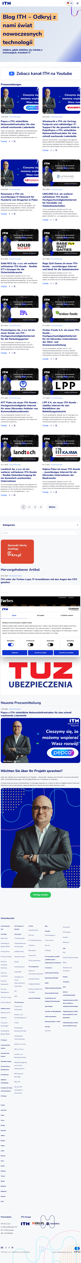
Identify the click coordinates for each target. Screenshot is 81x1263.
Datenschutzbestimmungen (70, 957)
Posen (2, 1120)
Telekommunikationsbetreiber (53, 988)
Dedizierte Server (5, 1008)
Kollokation (4, 1017)
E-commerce (48, 968)
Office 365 (17, 1082)
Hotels (47, 983)
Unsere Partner (49, 940)
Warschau (3, 1110)
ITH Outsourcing (18, 1002)
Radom (3, 1181)
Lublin (2, 1151)
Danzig (3, 1125)
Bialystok (3, 1186)
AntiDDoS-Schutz (19, 951)
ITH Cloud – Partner (6, 997)
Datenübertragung (6, 1061)
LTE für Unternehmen (34, 960)
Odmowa (15, 652)
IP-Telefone (32, 945)
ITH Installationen (33, 966)
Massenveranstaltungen (51, 978)
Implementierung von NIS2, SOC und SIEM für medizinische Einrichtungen (70, 1003)
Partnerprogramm (50, 935)
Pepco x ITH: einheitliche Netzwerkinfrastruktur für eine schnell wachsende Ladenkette (18, 124)
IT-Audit (16, 1023)
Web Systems (32, 950)
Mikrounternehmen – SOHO (52, 1021)
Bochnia (3, 1156)
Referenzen (66, 942)
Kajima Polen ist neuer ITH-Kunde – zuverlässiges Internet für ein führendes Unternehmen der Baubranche (61, 474)
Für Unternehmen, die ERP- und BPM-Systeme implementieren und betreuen (53, 960)
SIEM (15, 996)
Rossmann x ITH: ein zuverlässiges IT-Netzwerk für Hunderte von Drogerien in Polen (19, 196)
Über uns (47, 945)
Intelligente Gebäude (34, 984)
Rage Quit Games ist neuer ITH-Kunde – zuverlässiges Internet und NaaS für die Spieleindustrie (60, 266)
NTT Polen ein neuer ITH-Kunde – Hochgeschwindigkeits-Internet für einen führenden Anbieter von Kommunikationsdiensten (19, 407)
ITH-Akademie (67, 932)
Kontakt (65, 977)
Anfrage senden (40, 894)
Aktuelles (65, 937)
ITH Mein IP (66, 982)
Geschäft (47, 931)
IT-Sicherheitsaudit (19, 938)
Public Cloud (4, 938)
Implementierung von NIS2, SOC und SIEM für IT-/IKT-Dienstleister (70, 1014)
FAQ (64, 952)
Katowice (3, 1130)
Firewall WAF (17, 972)
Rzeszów (3, 1196)
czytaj (4, 141)
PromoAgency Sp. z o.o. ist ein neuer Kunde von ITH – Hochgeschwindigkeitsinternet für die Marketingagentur (18, 334)
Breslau (3, 1140)
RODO (64, 962)
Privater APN (32, 955)
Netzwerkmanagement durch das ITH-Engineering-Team (20, 1065)
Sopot (2, 1115)
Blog (46, 926)
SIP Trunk (31, 935)
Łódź (2, 1201)
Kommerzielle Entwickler (51, 993)
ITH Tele (31, 926)
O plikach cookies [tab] (67, 615)
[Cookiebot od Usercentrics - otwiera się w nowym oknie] (70, 609)
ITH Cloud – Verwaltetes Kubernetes (4, 965)
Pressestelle (66, 927)
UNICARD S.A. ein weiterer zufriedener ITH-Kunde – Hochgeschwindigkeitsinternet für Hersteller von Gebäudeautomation (59, 199)
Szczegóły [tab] (40, 615)
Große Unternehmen (50, 1016)
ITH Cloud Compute (6, 956)
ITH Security (17, 934)
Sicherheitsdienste (19, 967)
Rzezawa (3, 1171)
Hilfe (64, 948)
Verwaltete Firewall (19, 956)
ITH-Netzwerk (5, 1074)
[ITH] (7, 3)
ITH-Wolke (4, 934)
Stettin (3, 1145)
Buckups (16, 962)
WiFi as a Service (19, 1049)
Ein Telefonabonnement (35, 940)
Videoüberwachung (34, 979)
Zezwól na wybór (40, 652)
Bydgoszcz (4, 1191)
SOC (15, 991)
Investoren (48, 1031)
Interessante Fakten (15, 576)
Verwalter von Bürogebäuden (53, 1011)
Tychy (2, 1161)
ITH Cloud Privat (5, 951)
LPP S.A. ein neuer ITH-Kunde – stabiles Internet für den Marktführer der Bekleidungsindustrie (60, 407)
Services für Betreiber (34, 998)
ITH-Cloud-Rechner (6, 1002)
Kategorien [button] (9, 525)
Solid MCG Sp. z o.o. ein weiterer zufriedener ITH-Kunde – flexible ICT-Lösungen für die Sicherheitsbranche (19, 268)
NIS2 (64, 987)
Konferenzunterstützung (51, 973)
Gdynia (3, 1135)
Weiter (52, 507)
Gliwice (3, 1166)
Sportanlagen (49, 1006)
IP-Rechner (4, 1040)
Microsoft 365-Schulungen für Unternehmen (18, 1090)
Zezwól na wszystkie (66, 652)
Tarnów (3, 1176)
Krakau (3, 1105)
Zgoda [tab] (14, 615)
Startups (47, 1026)
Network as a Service (20, 1044)
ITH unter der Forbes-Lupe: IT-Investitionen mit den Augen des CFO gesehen (39, 581)
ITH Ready (3, 1096)
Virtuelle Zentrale (33, 930)
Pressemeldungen (15, 117)
